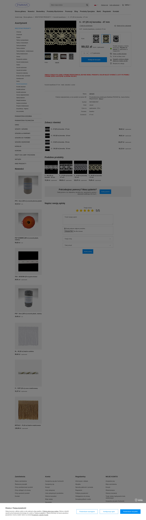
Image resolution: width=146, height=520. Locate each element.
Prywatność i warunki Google (39, 515)
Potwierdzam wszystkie (130, 511)
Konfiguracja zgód (109, 511)
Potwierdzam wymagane (87, 511)
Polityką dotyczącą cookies (51, 511)
